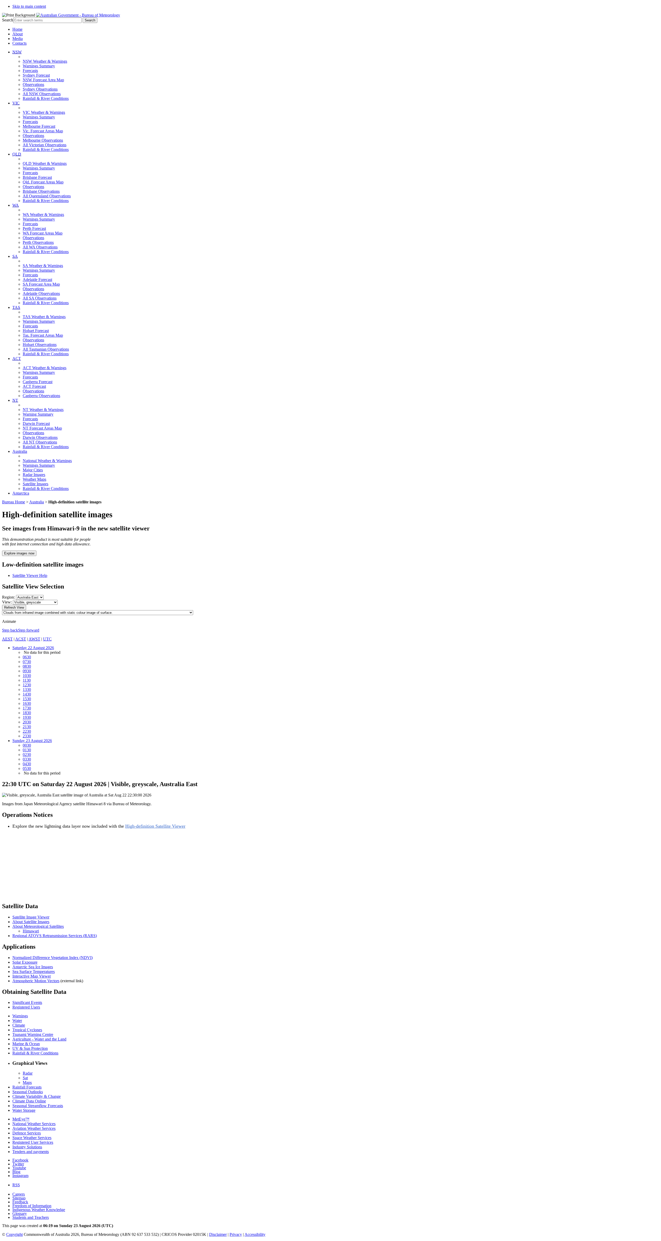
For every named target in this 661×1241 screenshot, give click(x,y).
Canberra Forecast (37, 382)
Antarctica (20, 493)
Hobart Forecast (36, 330)
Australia (19, 451)
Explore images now (19, 553)
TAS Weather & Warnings (44, 317)
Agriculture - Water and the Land (39, 1039)
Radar (28, 1073)
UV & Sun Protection (30, 1048)
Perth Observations (38, 242)
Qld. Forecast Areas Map (43, 182)
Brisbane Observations (41, 191)
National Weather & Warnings (47, 460)
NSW (17, 52)
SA (15, 256)
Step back (10, 630)
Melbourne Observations (43, 140)
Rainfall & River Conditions (46, 98)
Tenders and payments (30, 1151)
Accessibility (255, 1234)
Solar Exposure (24, 962)
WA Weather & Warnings (43, 214)
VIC (16, 103)
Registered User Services (32, 1142)
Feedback (20, 1202)
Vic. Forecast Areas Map (43, 131)
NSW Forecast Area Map (43, 80)
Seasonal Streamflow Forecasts (37, 1105)
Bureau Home (13, 502)
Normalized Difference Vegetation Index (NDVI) (52, 957)
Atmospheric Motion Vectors (35, 981)
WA (15, 205)
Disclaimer (218, 1234)
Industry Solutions (27, 1147)
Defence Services (26, 1133)
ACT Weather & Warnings (44, 368)
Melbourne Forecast (39, 126)
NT (15, 400)
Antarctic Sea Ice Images (32, 967)
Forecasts (30, 70)
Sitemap (19, 1198)
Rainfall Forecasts (27, 1087)
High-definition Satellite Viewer (155, 826)
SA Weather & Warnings (43, 265)
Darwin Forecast (36, 423)
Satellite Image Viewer (30, 917)
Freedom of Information (31, 1206)
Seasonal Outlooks (27, 1092)
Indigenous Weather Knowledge (38, 1209)
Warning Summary (38, 414)
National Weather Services (34, 1124)
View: (7, 602)
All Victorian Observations (44, 145)
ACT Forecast (34, 386)
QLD (16, 154)
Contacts (19, 43)
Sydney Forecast (36, 75)
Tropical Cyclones (27, 1030)
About (17, 34)
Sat (25, 1078)
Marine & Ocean (26, 1044)
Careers (18, 1194)
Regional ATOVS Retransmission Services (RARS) (54, 935)
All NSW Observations (42, 94)
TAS (16, 307)
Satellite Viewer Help (29, 575)
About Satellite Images (30, 922)
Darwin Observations (40, 437)
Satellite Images (35, 484)
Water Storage (23, 1110)
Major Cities (33, 470)
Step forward (28, 630)
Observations (33, 84)
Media (17, 38)
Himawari (31, 931)
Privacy (236, 1234)
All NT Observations (40, 442)
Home (17, 29)
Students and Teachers (30, 1217)
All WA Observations (40, 247)
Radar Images (34, 474)
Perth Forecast (34, 228)
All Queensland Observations (47, 196)
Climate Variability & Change (36, 1096)
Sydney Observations (40, 89)
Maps (27, 1082)
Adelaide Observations (41, 293)
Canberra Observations (41, 395)
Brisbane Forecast (37, 177)
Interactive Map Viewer (31, 976)
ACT (16, 358)
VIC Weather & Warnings (44, 112)
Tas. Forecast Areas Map (43, 335)
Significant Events (27, 1002)
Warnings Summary (39, 66)
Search (7, 20)
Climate (18, 1025)
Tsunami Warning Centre (32, 1034)
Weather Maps (34, 479)
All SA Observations (40, 298)
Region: (8, 597)
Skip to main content (29, 6)
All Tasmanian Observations (46, 349)
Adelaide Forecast (37, 279)
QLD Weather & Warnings (45, 163)
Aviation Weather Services (34, 1128)
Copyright (14, 1234)
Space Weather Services (31, 1137)
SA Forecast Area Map (41, 284)
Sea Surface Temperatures (33, 971)
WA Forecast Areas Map (42, 233)
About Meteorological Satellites (38, 926)
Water (17, 1020)
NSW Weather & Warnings (45, 61)
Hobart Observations (40, 344)
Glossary (19, 1213)
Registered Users (26, 1007)
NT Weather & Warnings (43, 409)
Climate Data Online (29, 1101)
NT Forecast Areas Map (42, 428)
